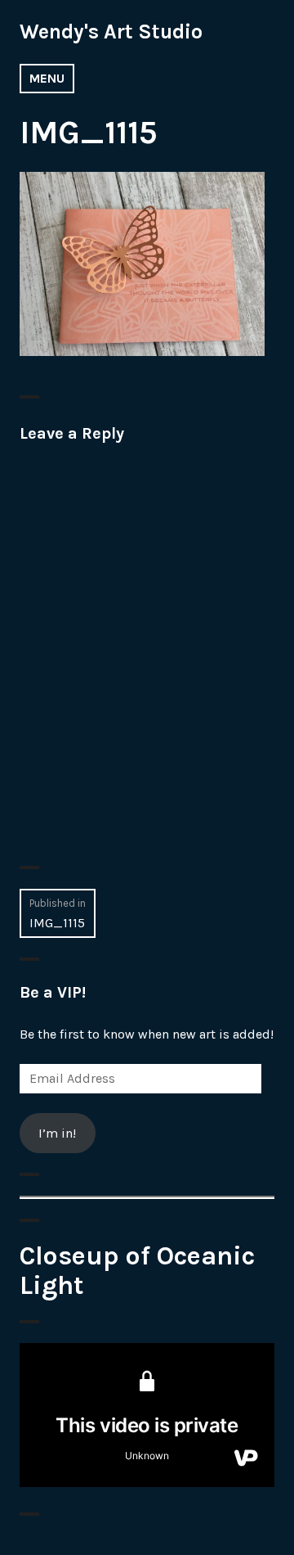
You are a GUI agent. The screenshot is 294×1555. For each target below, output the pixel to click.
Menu (47, 78)
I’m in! (57, 1133)
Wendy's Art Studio (111, 31)
